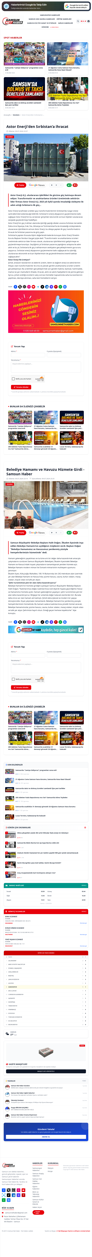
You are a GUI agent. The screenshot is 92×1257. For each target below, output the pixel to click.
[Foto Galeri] (81, 21)
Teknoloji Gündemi (17, 1100)
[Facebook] (15, 287)
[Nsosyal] (51, 287)
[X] (20, 287)
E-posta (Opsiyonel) (54, 351)
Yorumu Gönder (22, 387)
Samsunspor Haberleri (50, 15)
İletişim (50, 1168)
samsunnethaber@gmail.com (16, 1213)
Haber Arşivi (37, 1207)
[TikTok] (42, 287)
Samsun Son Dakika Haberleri (42, 19)
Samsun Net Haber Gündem (20, 1086)
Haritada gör (83, 923)
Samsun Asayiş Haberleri (38, 1174)
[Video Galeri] (83, 21)
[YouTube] (33, 287)
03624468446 (9, 923)
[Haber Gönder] (85, 21)
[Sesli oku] (51, 185)
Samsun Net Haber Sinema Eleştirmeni (24, 1115)
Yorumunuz (16, 360)
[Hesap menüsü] (89, 21)
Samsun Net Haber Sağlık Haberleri (23, 1093)
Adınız (14, 351)
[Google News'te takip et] (37, 185)
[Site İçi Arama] (78, 21)
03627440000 (9, 934)
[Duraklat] (56, 185)
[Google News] (65, 287)
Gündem (45, 27)
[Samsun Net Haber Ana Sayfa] (12, 21)
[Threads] (24, 287)
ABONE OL (46, 1137)
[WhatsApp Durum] (60, 287)
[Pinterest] (56, 287)
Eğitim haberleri (64, 19)
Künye (50, 1171)
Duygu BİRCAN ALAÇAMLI (19, 1108)
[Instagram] (29, 287)
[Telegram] (38, 287)
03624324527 (9, 946)
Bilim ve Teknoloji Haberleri (36, 1194)
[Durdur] (60, 185)
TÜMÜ (84, 1081)
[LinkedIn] (47, 287)
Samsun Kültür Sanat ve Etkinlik (41, 23)
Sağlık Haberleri (65, 23)
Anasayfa (7, 115)
